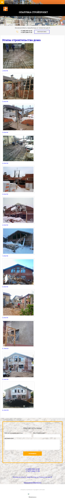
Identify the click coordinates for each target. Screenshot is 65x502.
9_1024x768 (5, 317)
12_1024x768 (5, 410)
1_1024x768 (5, 70)
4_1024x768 (5, 163)
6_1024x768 (5, 225)
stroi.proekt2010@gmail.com (32, 482)
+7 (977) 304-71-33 (26, 32)
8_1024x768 (5, 286)
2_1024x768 (5, 101)
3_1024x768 (5, 132)
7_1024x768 (5, 256)
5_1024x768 (5, 194)
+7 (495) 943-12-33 (26, 31)
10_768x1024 (5, 348)
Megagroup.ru (32, 497)
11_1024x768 (5, 379)
